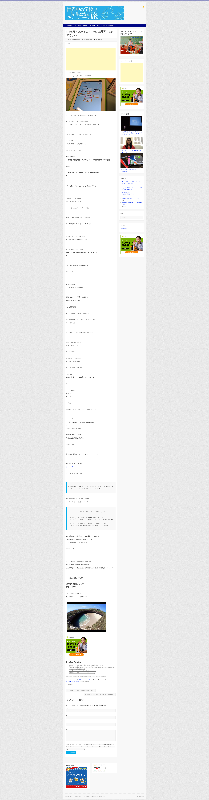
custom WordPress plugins (73, 681)
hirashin (69, 39)
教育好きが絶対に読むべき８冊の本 (106, 25)
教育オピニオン (89, 39)
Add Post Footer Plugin (93, 676)
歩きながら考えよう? (71, 467)
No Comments (99, 39)
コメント (68, 729)
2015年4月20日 (77, 39)
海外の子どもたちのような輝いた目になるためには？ (82, 671)
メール (68, 715)
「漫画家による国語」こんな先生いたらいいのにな (82, 673)
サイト (68, 722)
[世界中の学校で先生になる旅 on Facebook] (141, 7)
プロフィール (68, 25)
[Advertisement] (91, 59)
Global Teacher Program (80, 25)
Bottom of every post (84, 679)
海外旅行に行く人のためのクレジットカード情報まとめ (100, 694)
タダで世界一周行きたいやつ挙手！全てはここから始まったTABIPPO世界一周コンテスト (131, 134)
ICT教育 (70, 685)
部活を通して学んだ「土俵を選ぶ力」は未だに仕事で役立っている (86, 665)
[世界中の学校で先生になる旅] (94, 13)
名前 (67, 708)
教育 (85, 39)
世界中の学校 (91, 25)
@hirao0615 (124, 228)
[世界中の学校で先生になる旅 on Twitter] (143, 7)
